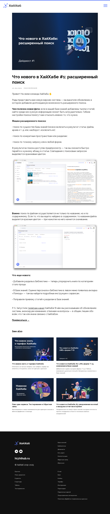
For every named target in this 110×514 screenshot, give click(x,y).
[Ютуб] (21, 451)
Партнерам (62, 488)
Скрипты (18, 478)
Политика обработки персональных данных (72, 499)
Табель (17, 485)
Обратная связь (63, 459)
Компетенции (62, 456)
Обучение (61, 463)
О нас (59, 471)
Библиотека (62, 446)
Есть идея (61, 453)
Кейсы (60, 478)
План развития (20, 475)
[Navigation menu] (105, 5)
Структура (18, 481)
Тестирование (20, 488)
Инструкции (62, 485)
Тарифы (60, 481)
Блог (59, 475)
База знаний (62, 442)
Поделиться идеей (64, 492)
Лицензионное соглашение (67, 495)
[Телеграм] (16, 451)
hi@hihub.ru (22, 458)
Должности (61, 449)
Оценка (17, 471)
